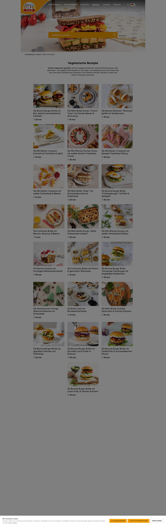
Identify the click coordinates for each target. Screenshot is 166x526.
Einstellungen (157, 521)
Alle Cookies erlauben (118, 521)
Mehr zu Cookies (13, 522)
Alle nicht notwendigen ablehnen (138, 520)
